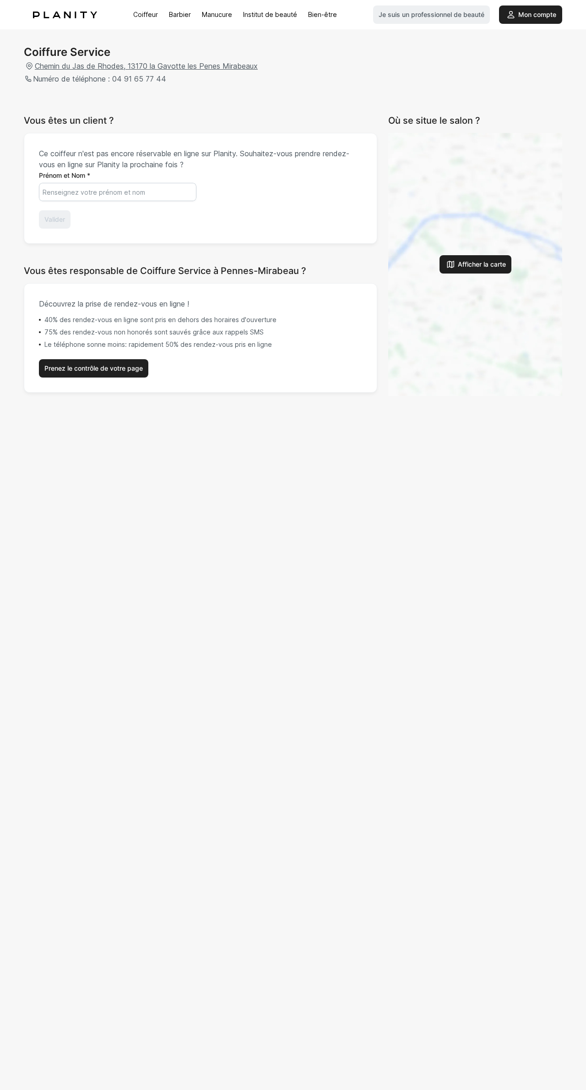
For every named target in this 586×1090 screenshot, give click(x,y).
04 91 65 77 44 (139, 78)
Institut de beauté (270, 14)
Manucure (217, 14)
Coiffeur (145, 14)
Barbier (180, 14)
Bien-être (322, 14)
